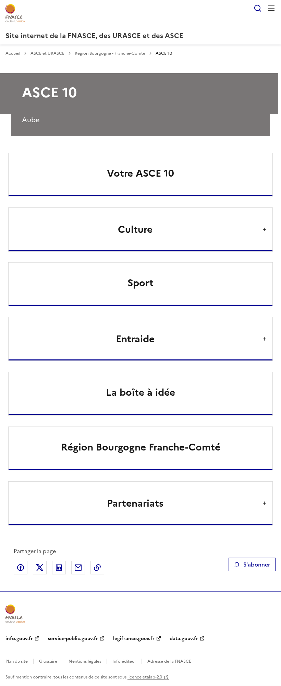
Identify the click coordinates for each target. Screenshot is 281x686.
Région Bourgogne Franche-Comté (140, 447)
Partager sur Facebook (20, 567)
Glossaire (48, 661)
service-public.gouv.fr (73, 638)
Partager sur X (40, 567)
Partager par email (78, 567)
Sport (140, 283)
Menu (271, 8)
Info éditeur (124, 661)
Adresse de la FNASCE (169, 661)
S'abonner (256, 564)
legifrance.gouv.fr (134, 638)
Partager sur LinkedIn (59, 567)
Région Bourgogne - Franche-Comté (110, 53)
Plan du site (16, 661)
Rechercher (258, 8)
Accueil (12, 53)
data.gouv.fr (184, 638)
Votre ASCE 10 (140, 173)
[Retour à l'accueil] (15, 614)
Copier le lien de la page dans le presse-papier (97, 567)
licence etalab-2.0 (144, 677)
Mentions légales (85, 661)
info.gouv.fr (19, 638)
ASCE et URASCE (47, 53)
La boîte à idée (140, 392)
